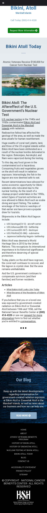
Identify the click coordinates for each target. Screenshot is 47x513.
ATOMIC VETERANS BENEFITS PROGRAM (23, 438)
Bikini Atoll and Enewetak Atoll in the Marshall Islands (21, 125)
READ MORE (22, 415)
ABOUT (23, 433)
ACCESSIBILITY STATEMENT (23, 467)
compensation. (28, 321)
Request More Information (22, 30)
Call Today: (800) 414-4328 (23, 20)
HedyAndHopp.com (27, 504)
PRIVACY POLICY (23, 471)
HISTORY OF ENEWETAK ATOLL (24, 447)
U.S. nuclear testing (12, 119)
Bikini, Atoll (23, 8)
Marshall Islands (23, 13)
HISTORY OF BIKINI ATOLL (23, 443)
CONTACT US (23, 461)
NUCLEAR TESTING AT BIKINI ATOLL (23, 450)
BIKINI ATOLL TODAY (23, 454)
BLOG (23, 457)
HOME (23, 430)
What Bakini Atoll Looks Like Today (23, 289)
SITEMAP (24, 475)
